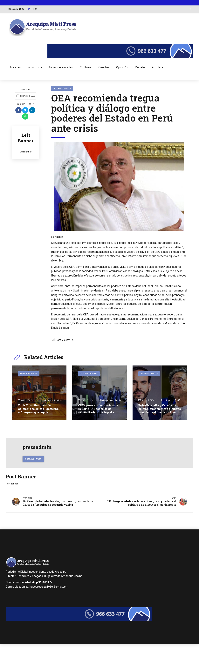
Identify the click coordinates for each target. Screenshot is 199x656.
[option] (119, 186)
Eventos (103, 67)
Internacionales (61, 67)
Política (157, 67)
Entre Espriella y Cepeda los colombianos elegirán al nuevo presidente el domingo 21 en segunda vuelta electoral (159, 410)
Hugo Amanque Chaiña (50, 400)
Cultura (85, 67)
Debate (140, 67)
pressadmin (25, 89)
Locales (15, 67)
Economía (35, 67)
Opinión (122, 67)
